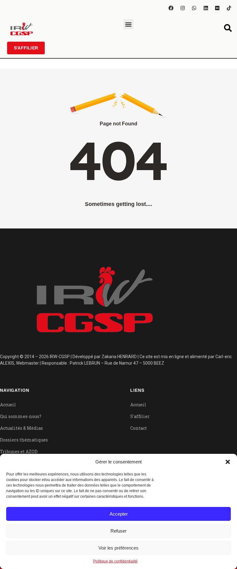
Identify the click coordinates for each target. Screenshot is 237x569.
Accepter (119, 514)
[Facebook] (171, 8)
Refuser (118, 530)
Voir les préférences (118, 547)
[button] (228, 462)
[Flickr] (217, 8)
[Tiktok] (229, 8)
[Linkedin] (206, 8)
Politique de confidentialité (115, 561)
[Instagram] (183, 8)
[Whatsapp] (194, 8)
